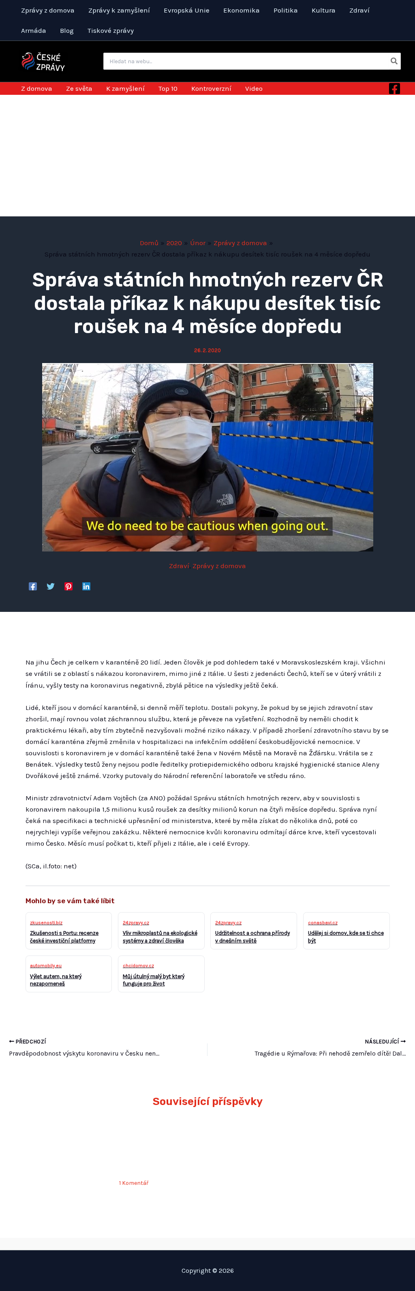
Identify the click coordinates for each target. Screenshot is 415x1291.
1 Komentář (133, 1183)
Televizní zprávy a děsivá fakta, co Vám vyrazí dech (254, 1143)
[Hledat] (394, 61)
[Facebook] (394, 88)
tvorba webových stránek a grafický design (207, 1244)
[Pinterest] (68, 585)
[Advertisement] (207, 155)
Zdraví (179, 566)
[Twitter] (51, 585)
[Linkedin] (86, 585)
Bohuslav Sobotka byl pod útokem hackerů (61, 1143)
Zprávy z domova (219, 566)
